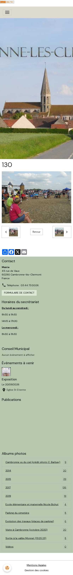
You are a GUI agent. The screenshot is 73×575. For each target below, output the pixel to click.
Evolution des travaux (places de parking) (35, 521)
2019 (35, 496)
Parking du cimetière (35, 513)
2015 (35, 479)
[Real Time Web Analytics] (7, 1)
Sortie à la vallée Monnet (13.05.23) (35, 538)
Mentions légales (36, 565)
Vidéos (35, 546)
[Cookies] (7, 568)
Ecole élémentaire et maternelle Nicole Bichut (35, 504)
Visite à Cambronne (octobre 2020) (35, 530)
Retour (36, 231)
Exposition (9, 379)
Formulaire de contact (19, 292)
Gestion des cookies (37, 570)
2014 (35, 470)
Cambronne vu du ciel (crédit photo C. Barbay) (35, 462)
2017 (35, 487)
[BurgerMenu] (7, 12)
